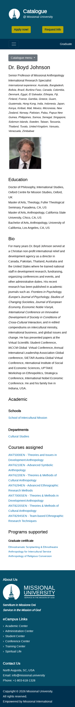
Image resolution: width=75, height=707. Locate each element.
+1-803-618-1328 (24, 680)
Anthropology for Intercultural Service (29, 551)
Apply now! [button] (21, 29)
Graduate (66, 44)
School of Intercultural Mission (27, 417)
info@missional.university (28, 675)
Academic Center (16, 626)
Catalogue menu (22, 57)
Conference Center (17, 641)
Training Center (15, 646)
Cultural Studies (18, 436)
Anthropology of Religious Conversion (30, 556)
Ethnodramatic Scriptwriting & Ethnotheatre (33, 547)
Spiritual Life (13, 651)
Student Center (15, 636)
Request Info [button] (53, 29)
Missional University (39, 691)
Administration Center (19, 631)
